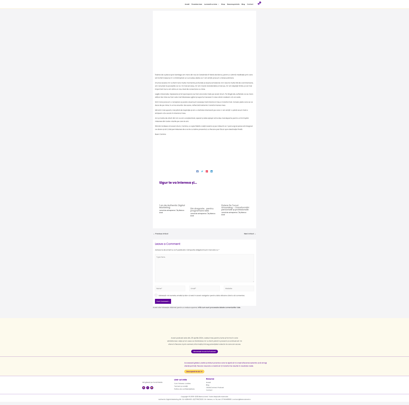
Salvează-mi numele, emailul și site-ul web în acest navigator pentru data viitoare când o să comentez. (202, 295)
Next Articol (250, 233)
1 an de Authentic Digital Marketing (172, 206)
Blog (207, 385)
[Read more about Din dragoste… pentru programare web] (204, 196)
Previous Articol (160, 233)
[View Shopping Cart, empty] (258, 4)
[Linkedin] (211, 171)
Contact (209, 390)
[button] (218, 4)
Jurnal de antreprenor (167, 210)
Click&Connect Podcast (215, 387)
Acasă (208, 382)
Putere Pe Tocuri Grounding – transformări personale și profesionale (235, 207)
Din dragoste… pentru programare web (201, 209)
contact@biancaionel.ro (242, 399)
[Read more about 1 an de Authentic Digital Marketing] (173, 194)
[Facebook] (197, 171)
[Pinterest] (207, 171)
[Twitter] (202, 171)
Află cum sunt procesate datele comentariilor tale (219, 307)
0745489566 (226, 399)
